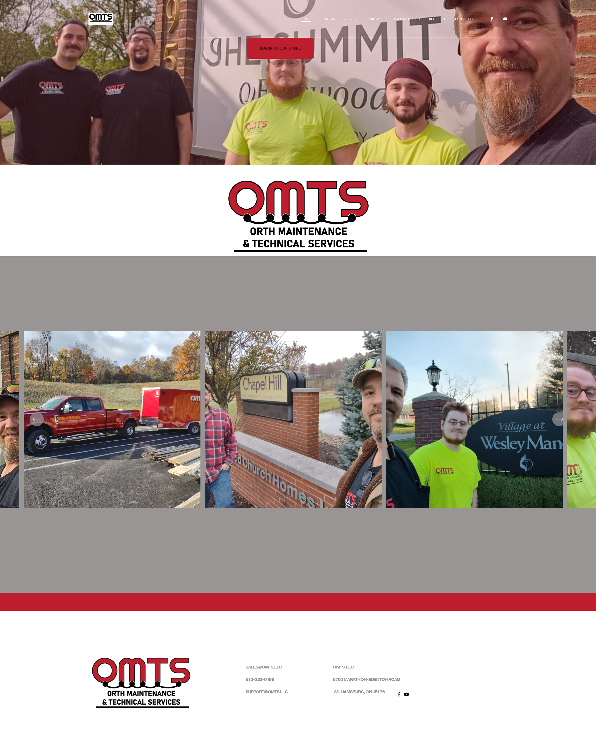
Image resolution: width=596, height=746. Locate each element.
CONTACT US (464, 19)
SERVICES (351, 19)
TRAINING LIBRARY (406, 19)
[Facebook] (491, 19)
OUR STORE (375, 19)
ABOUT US (327, 19)
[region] (298, 424)
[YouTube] (505, 19)
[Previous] (37, 419)
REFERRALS (437, 19)
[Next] (559, 419)
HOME (306, 19)
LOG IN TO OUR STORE (280, 48)
